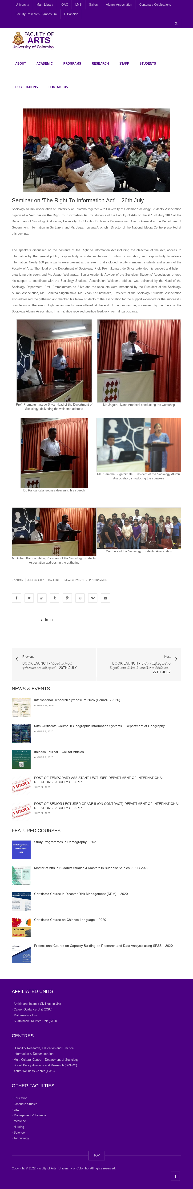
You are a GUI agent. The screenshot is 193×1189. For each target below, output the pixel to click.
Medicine (20, 1121)
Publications (26, 87)
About (20, 63)
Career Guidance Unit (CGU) (33, 1009)
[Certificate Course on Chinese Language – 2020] (21, 927)
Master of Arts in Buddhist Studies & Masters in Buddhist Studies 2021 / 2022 (91, 868)
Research (100, 63)
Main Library (44, 4)
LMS (78, 4)
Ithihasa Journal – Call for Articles (59, 752)
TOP (96, 1155)
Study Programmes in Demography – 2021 (66, 842)
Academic (44, 63)
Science (19, 1132)
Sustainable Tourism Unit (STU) (35, 1021)
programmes (98, 580)
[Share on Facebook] (16, 598)
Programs (72, 63)
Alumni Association (119, 4)
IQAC (64, 4)
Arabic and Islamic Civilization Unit (37, 1004)
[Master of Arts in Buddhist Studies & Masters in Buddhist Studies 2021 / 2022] (21, 875)
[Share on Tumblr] (54, 598)
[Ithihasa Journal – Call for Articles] (21, 759)
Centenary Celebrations (155, 4)
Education (20, 1098)
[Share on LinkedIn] (42, 598)
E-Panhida (71, 14)
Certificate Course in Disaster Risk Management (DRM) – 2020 (81, 894)
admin (47, 619)
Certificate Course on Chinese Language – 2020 (70, 920)
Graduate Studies (25, 1104)
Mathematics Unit (26, 1015)
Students (148, 63)
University (22, 4)
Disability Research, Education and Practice (44, 1048)
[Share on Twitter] (29, 598)
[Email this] (105, 598)
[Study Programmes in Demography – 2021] (21, 849)
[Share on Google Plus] (67, 598)
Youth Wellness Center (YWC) (34, 1071)
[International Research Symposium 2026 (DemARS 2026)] (21, 707)
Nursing (19, 1126)
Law (16, 1109)
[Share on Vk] (92, 598)
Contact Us (58, 87)
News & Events (74, 580)
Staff (124, 63)
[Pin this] (80, 598)
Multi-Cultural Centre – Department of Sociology (46, 1059)
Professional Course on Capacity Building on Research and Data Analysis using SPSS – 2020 (103, 946)
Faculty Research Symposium (36, 14)
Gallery (94, 4)
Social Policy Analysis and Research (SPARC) (45, 1065)
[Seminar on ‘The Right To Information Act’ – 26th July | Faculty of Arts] (33, 40)
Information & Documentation (33, 1054)
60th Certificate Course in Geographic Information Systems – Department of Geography (99, 726)
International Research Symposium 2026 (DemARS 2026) (77, 700)
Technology (21, 1138)
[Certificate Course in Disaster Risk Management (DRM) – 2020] (21, 901)
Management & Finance (30, 1115)
